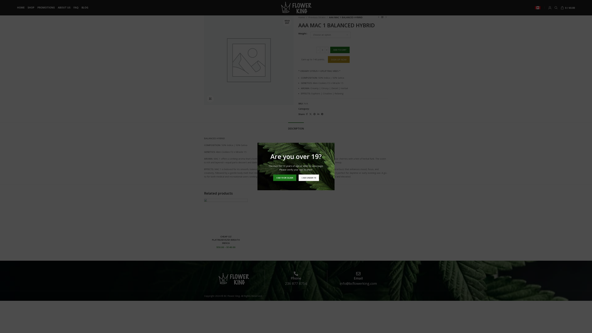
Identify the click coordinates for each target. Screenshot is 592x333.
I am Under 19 (309, 177)
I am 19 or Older (284, 177)
